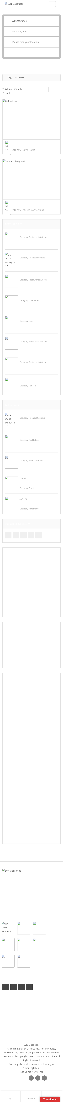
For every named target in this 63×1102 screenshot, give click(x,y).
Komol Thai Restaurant (32, 233)
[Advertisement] (31, 582)
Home (5, 1004)
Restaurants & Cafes (38, 237)
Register (6, 1016)
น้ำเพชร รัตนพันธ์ (27, 297)
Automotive (34, 508)
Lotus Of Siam (27, 276)
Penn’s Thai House (29, 358)
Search (31, 52)
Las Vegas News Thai (31, 1071)
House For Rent (28, 457)
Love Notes (29, 149)
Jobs (31, 321)
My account (8, 1008)
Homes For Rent (36, 460)
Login (5, 1012)
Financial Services (37, 257)
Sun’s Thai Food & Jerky (32, 338)
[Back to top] (52, 1082)
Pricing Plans (9, 1020)
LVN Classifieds (32, 1044)
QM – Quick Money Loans (33, 254)
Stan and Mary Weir (14, 203)
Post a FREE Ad (10, 1028)
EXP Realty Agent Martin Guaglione (38, 436)
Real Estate (34, 440)
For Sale (32, 385)
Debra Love (9, 143)
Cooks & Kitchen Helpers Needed (37, 317)
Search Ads (8, 1024)
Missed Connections (33, 209)
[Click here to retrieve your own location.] (56, 42)
